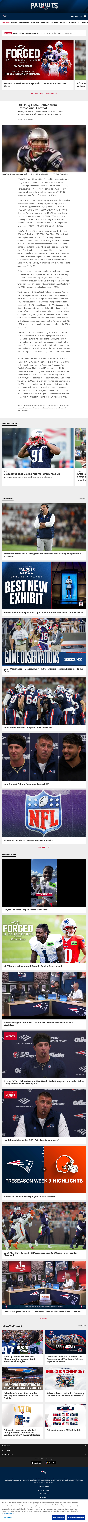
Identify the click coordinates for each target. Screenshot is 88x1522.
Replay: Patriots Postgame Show (24, 33)
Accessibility (44, 1494)
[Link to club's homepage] (4, 15)
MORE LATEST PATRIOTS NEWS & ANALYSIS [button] (44, 93)
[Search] (81, 16)
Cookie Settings (7, 1517)
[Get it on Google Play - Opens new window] (51, 1463)
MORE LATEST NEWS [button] (44, 847)
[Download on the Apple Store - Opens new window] (36, 1463)
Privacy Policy (44, 1486)
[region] (44, 1510)
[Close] (84, 1503)
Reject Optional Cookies (76, 1517)
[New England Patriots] (44, 1472)
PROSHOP (75, 16)
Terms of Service (44, 1490)
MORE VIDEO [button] (44, 1318)
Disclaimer (44, 1497)
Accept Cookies (58, 1517)
